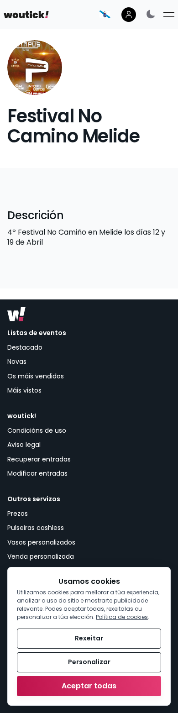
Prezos (17, 513)
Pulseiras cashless (35, 527)
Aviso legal (24, 444)
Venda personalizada (40, 556)
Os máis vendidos (35, 376)
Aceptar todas (89, 686)
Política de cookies (122, 617)
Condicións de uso (36, 430)
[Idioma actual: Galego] (105, 14)
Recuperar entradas (39, 459)
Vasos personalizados (41, 542)
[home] (26, 14)
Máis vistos (24, 390)
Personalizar (89, 661)
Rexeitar (89, 638)
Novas (16, 361)
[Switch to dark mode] (150, 14)
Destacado (24, 347)
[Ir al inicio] (16, 314)
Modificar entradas (37, 473)
